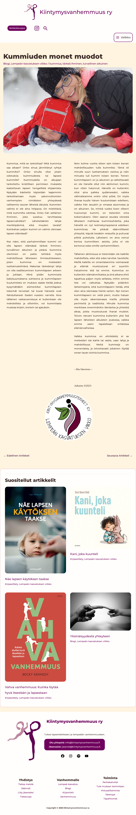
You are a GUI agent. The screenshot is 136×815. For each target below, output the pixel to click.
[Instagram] (36, 28)
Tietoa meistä (25, 784)
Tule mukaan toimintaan (110, 786)
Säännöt (25, 788)
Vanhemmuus (68, 796)
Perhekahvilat (110, 782)
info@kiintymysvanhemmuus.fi (82, 742)
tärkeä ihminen (72, 63)
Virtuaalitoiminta (110, 790)
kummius (55, 63)
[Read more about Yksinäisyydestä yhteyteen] (100, 611)
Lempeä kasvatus (68, 784)
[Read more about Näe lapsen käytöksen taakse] (35, 529)
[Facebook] (63, 757)
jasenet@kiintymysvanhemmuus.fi (81, 746)
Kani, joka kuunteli (84, 554)
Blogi (6, 63)
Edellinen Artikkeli (16, 455)
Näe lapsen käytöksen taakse (27, 579)
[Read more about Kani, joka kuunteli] (100, 517)
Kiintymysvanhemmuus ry (76, 12)
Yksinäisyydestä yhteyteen (90, 636)
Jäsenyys (110, 794)
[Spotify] (79, 757)
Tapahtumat (110, 798)
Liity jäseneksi (26, 792)
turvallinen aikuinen (95, 63)
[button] (17, 28)
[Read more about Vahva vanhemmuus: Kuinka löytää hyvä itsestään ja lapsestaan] (35, 636)
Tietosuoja (26, 796)
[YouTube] (87, 757)
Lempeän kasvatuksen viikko (29, 63)
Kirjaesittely (11, 584)
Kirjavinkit (68, 792)
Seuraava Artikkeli (119, 455)
